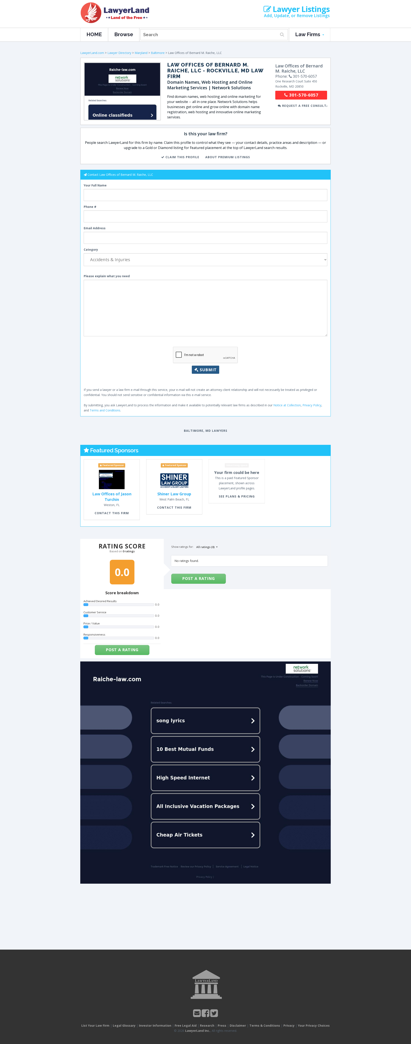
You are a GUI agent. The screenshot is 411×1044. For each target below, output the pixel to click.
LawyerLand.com (92, 53)
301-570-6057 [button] (303, 95)
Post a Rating (122, 649)
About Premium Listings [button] (227, 157)
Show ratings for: (182, 547)
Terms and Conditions (105, 410)
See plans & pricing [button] (237, 496)
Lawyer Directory (119, 53)
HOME (94, 34)
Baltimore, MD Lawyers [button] (205, 431)
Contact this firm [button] (112, 513)
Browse (123, 34)
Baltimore (158, 53)
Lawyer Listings (300, 9)
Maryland (141, 53)
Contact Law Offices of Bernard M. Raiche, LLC (120, 175)
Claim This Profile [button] (181, 157)
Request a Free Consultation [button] (304, 106)
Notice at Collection (287, 405)
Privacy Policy (311, 405)
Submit (207, 369)
